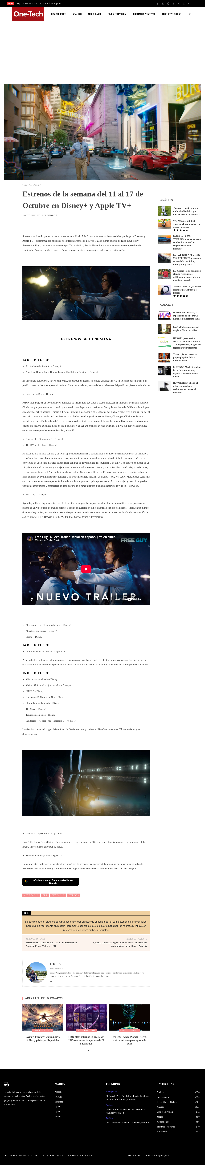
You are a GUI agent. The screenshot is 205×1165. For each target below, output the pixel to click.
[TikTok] (173, 3)
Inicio (24, 185)
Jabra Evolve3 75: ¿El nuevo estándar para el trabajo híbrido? (187, 289)
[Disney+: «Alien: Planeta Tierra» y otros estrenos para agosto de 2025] (129, 1017)
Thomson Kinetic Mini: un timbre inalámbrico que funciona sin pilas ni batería (186, 211)
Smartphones (111, 1091)
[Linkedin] (51, 981)
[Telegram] (168, 3)
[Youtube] (189, 3)
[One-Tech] (26, 1084)
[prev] (108, 3)
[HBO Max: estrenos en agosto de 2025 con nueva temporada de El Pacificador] (86, 1017)
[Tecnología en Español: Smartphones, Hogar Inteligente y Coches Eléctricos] (28, 14)
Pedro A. (52, 215)
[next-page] (88, 1050)
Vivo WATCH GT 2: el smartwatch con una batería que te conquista (186, 224)
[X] (178, 3)
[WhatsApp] (184, 3)
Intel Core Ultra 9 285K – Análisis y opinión (34, 3)
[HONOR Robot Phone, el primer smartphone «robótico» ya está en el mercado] (164, 386)
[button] (190, 14)
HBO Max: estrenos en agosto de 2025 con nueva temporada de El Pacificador (86, 1040)
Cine (45, 895)
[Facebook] (157, 3)
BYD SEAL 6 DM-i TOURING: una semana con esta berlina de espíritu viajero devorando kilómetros (187, 242)
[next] (113, 3)
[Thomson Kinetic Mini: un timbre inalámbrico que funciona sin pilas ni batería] (164, 211)
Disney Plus (58, 895)
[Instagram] (163, 3)
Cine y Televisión (35, 185)
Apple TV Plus (31, 895)
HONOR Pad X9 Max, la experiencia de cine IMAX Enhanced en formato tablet (186, 315)
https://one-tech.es (56, 968)
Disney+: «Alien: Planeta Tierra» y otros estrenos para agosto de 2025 (129, 1040)
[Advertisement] (102, 52)
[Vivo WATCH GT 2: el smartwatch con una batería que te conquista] (164, 224)
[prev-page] (83, 1050)
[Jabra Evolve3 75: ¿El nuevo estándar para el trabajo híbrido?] (164, 290)
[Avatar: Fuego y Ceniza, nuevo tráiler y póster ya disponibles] (42, 1017)
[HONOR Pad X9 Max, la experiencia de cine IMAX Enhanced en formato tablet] (164, 316)
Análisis (109, 1105)
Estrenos (74, 895)
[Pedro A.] (36, 972)
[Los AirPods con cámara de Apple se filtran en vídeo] (164, 329)
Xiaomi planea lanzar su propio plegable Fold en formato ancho (185, 357)
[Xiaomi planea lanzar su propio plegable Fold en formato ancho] (164, 357)
